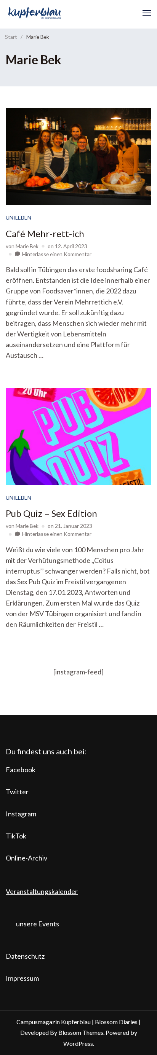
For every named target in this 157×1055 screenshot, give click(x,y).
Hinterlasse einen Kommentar (56, 254)
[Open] (146, 13)
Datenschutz (25, 956)
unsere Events (37, 924)
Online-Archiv (26, 858)
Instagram (21, 814)
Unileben (18, 217)
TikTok (16, 836)
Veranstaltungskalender (42, 891)
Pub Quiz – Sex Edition (51, 513)
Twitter (17, 791)
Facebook (20, 769)
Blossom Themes (80, 1032)
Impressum (22, 978)
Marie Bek (27, 246)
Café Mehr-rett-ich (45, 233)
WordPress (78, 1043)
